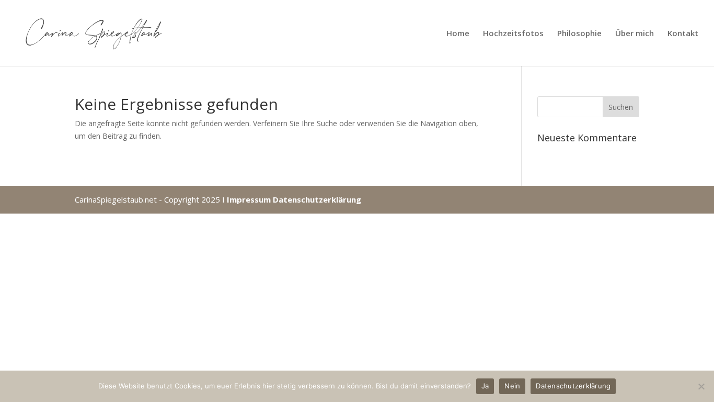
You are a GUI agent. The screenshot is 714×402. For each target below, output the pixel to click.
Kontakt (682, 33)
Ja (485, 386)
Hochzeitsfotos (513, 33)
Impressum (249, 199)
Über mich (634, 33)
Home (457, 33)
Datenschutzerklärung (317, 199)
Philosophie (579, 33)
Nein (512, 386)
